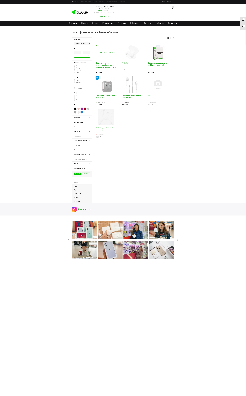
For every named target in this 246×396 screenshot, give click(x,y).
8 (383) (105, 6)
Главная (74, 23)
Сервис (149, 23)
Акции (161, 23)
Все (77, 96)
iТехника (123, 23)
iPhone (85, 23)
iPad (96, 23)
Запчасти (136, 23)
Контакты (173, 23)
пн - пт (100, 8)
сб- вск (100, 10)
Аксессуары (109, 23)
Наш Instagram (84, 209)
